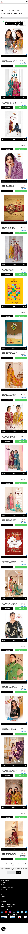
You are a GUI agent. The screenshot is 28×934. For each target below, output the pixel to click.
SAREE (2, 10)
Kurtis (18, 10)
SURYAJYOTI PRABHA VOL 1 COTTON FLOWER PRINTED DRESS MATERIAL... (9, 645)
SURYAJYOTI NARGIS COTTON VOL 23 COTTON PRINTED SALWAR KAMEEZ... (9, 144)
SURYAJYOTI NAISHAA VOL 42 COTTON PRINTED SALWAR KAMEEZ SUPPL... (9, 604)
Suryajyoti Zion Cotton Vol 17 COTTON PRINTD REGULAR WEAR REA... (9, 312)
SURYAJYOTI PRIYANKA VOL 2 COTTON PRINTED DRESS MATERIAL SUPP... (9, 437)
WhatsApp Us (21, 65)
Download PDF (7, 65)
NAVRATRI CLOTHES (15, 7)
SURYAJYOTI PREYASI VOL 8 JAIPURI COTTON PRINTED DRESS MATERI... (9, 562)
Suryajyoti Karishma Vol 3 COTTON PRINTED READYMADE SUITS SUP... (9, 771)
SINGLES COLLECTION (6, 13)
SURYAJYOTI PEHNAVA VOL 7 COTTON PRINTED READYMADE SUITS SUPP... (9, 353)
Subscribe (18, 872)
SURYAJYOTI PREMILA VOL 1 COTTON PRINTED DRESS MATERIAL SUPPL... (9, 520)
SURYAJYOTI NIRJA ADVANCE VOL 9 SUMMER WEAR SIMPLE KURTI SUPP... (9, 729)
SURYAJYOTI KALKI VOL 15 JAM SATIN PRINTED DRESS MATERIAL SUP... (9, 61)
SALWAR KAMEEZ (10, 10)
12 (12, 865)
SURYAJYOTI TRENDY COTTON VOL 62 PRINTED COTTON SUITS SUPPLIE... (9, 228)
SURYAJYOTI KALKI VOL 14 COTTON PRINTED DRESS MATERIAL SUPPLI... (9, 103)
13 (15, 865)
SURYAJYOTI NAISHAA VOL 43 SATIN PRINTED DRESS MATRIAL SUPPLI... (9, 186)
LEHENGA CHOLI (18, 13)
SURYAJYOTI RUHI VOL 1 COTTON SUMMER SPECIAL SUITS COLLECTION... (9, 687)
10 (23, 863)
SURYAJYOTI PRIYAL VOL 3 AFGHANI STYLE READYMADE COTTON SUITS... (9, 478)
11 (25, 863)
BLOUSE (24, 7)
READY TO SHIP (5, 7)
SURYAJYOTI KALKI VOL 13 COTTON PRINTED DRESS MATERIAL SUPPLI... (9, 395)
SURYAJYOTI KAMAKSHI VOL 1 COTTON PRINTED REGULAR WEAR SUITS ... (9, 270)
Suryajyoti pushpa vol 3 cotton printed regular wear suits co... (9, 854)
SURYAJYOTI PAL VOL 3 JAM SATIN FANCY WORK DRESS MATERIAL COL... (10, 812)
